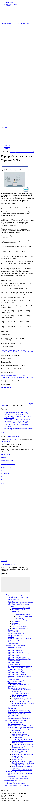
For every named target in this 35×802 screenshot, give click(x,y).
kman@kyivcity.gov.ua (12, 436)
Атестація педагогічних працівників (19, 638)
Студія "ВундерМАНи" (15, 679)
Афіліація (11, 637)
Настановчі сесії (13, 630)
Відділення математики (15, 652)
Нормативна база (13, 599)
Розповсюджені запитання (9, 564)
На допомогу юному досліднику (14, 783)
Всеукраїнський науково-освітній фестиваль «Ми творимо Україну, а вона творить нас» (23, 745)
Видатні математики (18, 737)
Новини (3, 457)
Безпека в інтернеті (14, 640)
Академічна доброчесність (12, 780)
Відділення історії (14, 655)
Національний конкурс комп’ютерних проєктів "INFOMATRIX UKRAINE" (21, 734)
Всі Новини (4, 433)
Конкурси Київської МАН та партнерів (20, 727)
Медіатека (4, 470)
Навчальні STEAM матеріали (17, 776)
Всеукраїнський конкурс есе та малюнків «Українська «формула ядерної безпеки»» (22, 740)
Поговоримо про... (18, 618)
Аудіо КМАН (16, 625)
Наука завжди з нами (18, 613)
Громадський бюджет (15, 635)
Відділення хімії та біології (16, 672)
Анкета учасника (6, 387)
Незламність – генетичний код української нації (21, 690)
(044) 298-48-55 (14, 439)
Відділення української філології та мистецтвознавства (19, 660)
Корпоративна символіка (9, 480)
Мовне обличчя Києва (19, 696)
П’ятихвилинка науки (23, 614)
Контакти (7, 6)
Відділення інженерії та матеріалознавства (15, 648)
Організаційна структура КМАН (18, 597)
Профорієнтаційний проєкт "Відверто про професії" (20, 694)
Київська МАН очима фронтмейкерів (19, 610)
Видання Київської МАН (20, 626)
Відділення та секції (10, 4)
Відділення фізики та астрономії (18, 654)
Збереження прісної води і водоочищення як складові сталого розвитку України (23, 703)
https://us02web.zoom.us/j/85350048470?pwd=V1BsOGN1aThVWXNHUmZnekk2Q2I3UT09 (17, 351)
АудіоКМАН (5, 473)
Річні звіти (11, 601)
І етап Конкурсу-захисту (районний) (19, 710)
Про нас (7, 594)
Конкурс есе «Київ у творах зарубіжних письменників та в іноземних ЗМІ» (21, 751)
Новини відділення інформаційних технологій (22, 152)
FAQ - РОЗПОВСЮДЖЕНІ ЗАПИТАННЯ (18, 785)
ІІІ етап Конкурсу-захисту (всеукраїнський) (16, 714)
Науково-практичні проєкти (17, 688)
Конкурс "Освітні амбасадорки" (22, 761)
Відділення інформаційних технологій (20, 671)
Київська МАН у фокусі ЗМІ (21, 608)
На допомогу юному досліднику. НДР (20, 718)
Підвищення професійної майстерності (20, 773)
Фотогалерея (5, 477)
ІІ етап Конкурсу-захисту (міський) (19, 712)
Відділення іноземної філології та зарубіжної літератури (18, 668)
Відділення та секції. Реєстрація (14, 645)
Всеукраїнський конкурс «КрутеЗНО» (20, 725)
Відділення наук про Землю (17, 657)
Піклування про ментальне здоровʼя (15, 782)
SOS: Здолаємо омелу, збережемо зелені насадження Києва (22, 699)
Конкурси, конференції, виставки (15, 720)
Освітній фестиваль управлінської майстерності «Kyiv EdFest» (23, 764)
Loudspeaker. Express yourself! (21, 684)
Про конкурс (12, 708)
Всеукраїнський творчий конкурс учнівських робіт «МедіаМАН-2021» (22, 756)
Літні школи (12, 686)
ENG (5, 127)
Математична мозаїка (19, 759)
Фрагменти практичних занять (18, 778)
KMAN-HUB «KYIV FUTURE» (22, 770)
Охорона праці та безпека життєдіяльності (16, 642)
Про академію (8, 2)
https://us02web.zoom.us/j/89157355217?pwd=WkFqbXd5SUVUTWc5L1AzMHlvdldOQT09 (17, 376)
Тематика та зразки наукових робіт (19, 717)
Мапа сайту (4, 561)
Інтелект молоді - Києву (19, 620)
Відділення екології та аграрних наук (20, 666)
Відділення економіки (15, 650)
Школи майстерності (14, 683)
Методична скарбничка (15, 775)
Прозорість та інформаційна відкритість (21, 603)
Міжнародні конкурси (8, 464)
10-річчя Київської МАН (16, 633)
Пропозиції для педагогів (12, 771)
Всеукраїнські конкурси (15, 724)
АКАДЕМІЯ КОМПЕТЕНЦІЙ (14, 681)
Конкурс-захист (6, 467)
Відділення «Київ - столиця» (17, 674)
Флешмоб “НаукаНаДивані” (25, 616)
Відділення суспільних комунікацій (19, 676)
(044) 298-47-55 (5, 441)
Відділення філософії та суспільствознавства (15, 663)
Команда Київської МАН (16, 596)
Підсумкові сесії (13, 632)
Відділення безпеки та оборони (18, 678)
